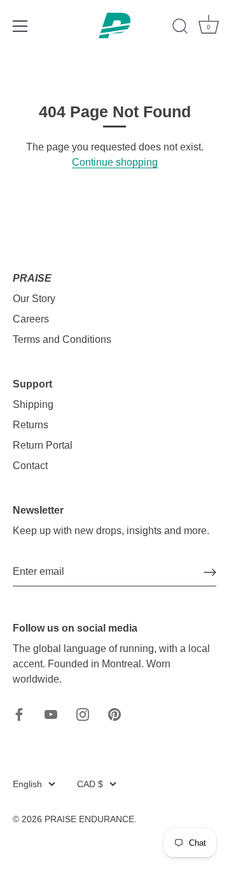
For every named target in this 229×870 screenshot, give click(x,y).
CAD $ (90, 784)
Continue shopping (115, 162)
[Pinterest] (114, 713)
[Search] (180, 28)
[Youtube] (51, 713)
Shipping (33, 404)
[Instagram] (82, 713)
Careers (31, 319)
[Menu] (20, 26)
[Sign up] (210, 572)
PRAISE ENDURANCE (89, 819)
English (27, 784)
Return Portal (43, 445)
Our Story (34, 298)
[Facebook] (19, 713)
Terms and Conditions (62, 339)
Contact (30, 465)
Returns (30, 424)
